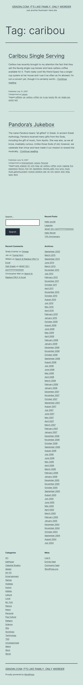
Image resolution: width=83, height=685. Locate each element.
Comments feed (52, 565)
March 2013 (50, 266)
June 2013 (49, 263)
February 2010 (51, 314)
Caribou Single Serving (36, 56)
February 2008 (51, 384)
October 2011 (51, 285)
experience (13, 169)
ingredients (37, 169)
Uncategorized (12, 643)
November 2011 (52, 281)
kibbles (8, 591)
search (57, 172)
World (8, 654)
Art (29, 166)
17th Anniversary (52, 236)
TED (7, 639)
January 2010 (51, 318)
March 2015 (50, 255)
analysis (23, 166)
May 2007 (49, 417)
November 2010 (52, 292)
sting (67, 172)
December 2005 (52, 480)
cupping (65, 166)
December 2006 (52, 436)
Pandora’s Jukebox (31, 124)
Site (7, 628)
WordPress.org (51, 569)
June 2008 (49, 369)
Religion (9, 621)
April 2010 (49, 310)
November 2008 (52, 351)
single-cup (65, 97)
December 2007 (52, 392)
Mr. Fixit (9, 602)
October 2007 (51, 399)
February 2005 (51, 517)
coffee (36, 97)
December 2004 (52, 524)
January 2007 (51, 432)
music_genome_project (18, 172)
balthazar (9, 562)
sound (11, 100)
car (24, 97)
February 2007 (51, 428)
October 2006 (51, 443)
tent (16, 100)
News (8, 610)
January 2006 (51, 476)
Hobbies (9, 584)
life (56, 97)
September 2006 (52, 447)
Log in (47, 558)
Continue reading (29, 151)
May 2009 (49, 333)
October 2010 (51, 296)
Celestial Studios (12, 565)
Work (16, 175)
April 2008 (49, 377)
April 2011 (49, 288)
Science (9, 624)
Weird (8, 646)
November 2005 (52, 484)
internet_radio (48, 169)
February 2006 (51, 473)
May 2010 (49, 307)
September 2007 (52, 403)
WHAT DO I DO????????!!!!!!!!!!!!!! (59, 229)
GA (30, 169)
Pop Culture (10, 617)
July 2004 (49, 543)
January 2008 (51, 388)
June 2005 (49, 502)
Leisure (24, 94)
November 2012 (52, 270)
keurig (51, 97)
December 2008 (52, 347)
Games (8, 580)
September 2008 (52, 358)
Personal (44, 163)
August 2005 (50, 495)
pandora (38, 172)
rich (51, 172)
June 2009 (49, 329)
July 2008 (49, 366)
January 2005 (51, 521)
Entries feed (50, 562)
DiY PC (8, 573)
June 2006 (49, 458)
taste (11, 175)
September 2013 (52, 259)
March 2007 (50, 425)
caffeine (18, 97)
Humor (8, 587)
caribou (29, 97)
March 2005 (50, 513)
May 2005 (49, 506)
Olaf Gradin (10, 266)
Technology (10, 635)
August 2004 (50, 539)
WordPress (29, 674)
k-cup (45, 97)
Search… (9, 217)
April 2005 (49, 510)
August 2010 (50, 299)
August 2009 (50, 325)
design (8, 569)
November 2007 (52, 395)
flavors (21, 169)
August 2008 (50, 362)
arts (32, 166)
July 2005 (49, 499)
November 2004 (52, 528)
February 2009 (51, 340)
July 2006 (49, 454)
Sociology (9, 632)
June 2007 (49, 414)
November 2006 (52, 440)
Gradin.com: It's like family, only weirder (41, 6)
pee (44, 172)
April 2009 (49, 336)
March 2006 (50, 469)
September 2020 (52, 251)
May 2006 (49, 462)
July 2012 (49, 274)
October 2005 (51, 487)
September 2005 (52, 491)
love (57, 169)
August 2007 (50, 406)
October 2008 (51, 355)
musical (31, 172)
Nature (8, 606)
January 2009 (51, 344)
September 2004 (52, 535)
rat (59, 97)
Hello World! (50, 233)
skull (63, 172)
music (67, 169)
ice (41, 97)
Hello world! (50, 222)
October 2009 (51, 322)
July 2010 (49, 303)
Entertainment (27, 163)
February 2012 (51, 277)
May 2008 (49, 373)
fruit (26, 169)
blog (37, 166)
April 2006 (49, 465)
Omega (25, 251)
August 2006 (50, 451)
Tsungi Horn (17, 255)
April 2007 (49, 421)
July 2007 (49, 410)
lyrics (62, 169)
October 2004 (51, 532)
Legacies (49, 225)
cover (59, 166)
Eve (71, 166)
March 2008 (50, 381)
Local (7, 598)
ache (17, 166)
